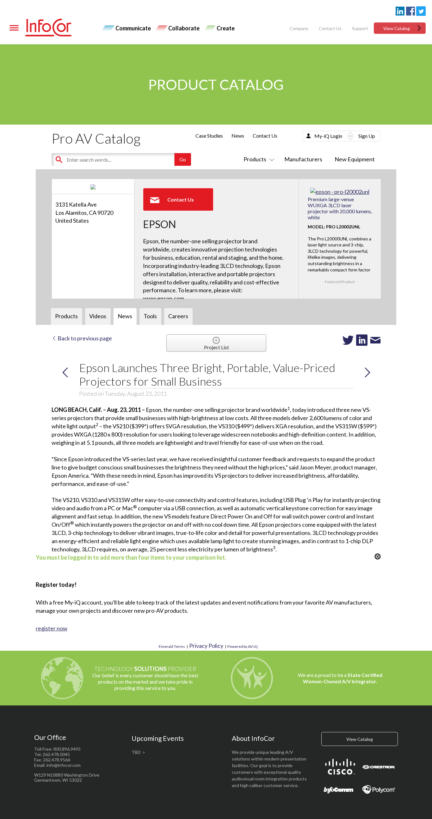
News (237, 136)
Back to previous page (84, 338)
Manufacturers (303, 159)
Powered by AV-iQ (242, 646)
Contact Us (330, 28)
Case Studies (209, 136)
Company (299, 28)
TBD (136, 752)
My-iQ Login (328, 136)
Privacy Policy (206, 645)
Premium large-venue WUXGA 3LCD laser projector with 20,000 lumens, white (340, 208)
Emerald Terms (172, 646)
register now (51, 628)
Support (360, 28)
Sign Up (366, 136)
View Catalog (396, 28)
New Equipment (355, 159)
